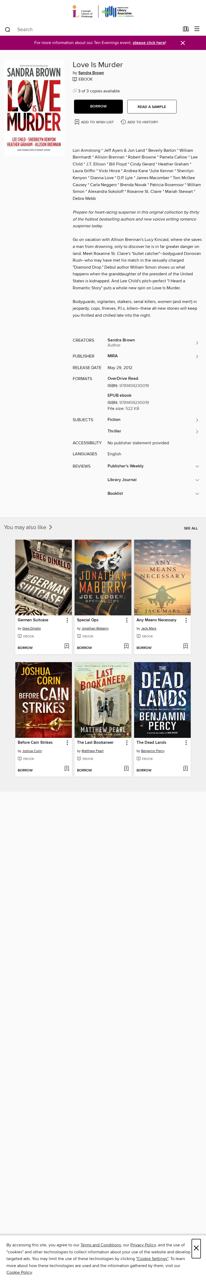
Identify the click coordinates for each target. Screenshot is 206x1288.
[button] (98, 107)
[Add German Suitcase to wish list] (66, 646)
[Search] (7, 29)
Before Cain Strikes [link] (35, 742)
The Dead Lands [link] (151, 742)
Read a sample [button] (152, 106)
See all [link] (191, 528)
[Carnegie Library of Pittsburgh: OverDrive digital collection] (103, 11)
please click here (149, 43)
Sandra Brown (91, 73)
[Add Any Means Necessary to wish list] (185, 646)
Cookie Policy (19, 1272)
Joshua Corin (32, 751)
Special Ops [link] (87, 620)
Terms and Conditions (100, 1245)
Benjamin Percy (152, 751)
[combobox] (91, 29)
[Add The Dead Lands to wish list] (185, 769)
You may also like (26, 527)
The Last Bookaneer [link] (95, 742)
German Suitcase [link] (33, 620)
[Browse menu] (197, 29)
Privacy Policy (143, 1245)
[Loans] (186, 30)
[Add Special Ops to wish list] (126, 646)
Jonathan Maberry (95, 628)
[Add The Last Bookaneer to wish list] (126, 769)
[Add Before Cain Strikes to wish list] (66, 769)
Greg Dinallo (31, 628)
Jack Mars (148, 628)
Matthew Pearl (93, 751)
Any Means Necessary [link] (156, 620)
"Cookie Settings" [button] (152, 1258)
